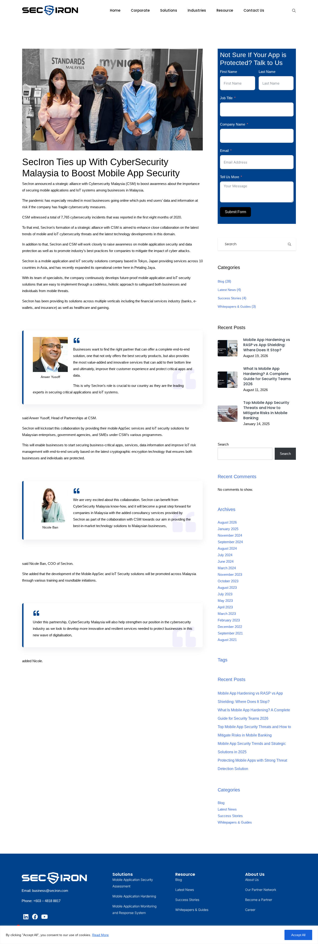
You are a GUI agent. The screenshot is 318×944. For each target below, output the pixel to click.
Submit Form (235, 212)
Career (250, 910)
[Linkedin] (26, 917)
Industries (197, 10)
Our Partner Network (260, 890)
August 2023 (227, 588)
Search (223, 444)
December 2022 (230, 627)
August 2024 (227, 548)
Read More (100, 935)
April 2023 (225, 607)
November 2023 (230, 574)
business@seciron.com (50, 891)
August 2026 (227, 522)
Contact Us (254, 10)
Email (224, 151)
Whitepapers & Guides (234, 306)
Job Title (226, 98)
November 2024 (230, 535)
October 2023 (228, 581)
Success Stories (229, 298)
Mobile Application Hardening (134, 896)
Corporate (140, 10)
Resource (225, 10)
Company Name (232, 124)
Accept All (298, 935)
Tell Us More (229, 177)
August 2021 (227, 640)
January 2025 (228, 529)
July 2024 (225, 555)
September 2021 (230, 633)
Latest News (227, 290)
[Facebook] (35, 917)
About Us (252, 880)
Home (115, 10)
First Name (228, 72)
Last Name (267, 72)
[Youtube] (44, 917)
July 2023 (225, 594)
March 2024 (227, 568)
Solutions (168, 10)
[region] (159, 935)
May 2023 (225, 601)
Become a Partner (258, 900)
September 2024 (230, 542)
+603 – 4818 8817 (47, 901)
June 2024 (225, 561)
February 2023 (229, 620)
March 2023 (227, 614)
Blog (221, 281)
